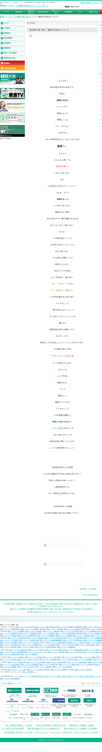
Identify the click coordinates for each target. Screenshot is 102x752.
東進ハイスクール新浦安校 (29, 664)
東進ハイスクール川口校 (70, 657)
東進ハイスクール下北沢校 (9, 640)
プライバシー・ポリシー (56, 612)
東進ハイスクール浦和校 (15, 657)
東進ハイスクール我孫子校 (16, 662)
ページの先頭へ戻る (91, 595)
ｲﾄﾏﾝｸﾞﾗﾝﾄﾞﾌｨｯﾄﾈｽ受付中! (12, 711)
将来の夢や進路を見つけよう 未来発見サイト (43, 728)
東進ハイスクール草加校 (48, 659)
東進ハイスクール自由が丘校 (28, 640)
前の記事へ (83, 589)
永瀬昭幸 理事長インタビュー (90, 3)
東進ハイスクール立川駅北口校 (10, 645)
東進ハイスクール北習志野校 (9, 664)
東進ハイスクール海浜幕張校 (77, 662)
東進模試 (46, 609)
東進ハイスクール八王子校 (65, 645)
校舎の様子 (54, 604)
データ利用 (94, 732)
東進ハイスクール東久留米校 (85, 645)
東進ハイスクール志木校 (8, 659)
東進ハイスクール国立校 (77, 642)
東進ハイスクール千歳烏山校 (72, 640)
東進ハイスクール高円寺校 (26, 636)
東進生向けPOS (68, 609)
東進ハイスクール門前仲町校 (65, 634)
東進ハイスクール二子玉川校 (28, 642)
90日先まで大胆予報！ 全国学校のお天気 (50, 725)
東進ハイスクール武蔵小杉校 (9, 654)
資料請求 (78, 609)
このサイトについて (41, 732)
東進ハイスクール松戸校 (26, 667)
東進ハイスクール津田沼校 (85, 664)
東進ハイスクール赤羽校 (55, 629)
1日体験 (30, 612)
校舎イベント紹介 (92, 604)
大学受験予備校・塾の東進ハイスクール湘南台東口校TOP (23, 604)
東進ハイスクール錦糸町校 (88, 631)
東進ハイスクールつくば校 (16, 670)
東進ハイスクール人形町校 (29, 629)
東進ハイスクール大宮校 (33, 657)
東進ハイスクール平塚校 (91, 652)
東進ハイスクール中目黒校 (9, 642)
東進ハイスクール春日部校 (51, 657)
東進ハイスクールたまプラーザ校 (35, 652)
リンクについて (55, 732)
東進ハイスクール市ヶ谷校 (24, 627)
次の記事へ (93, 589)
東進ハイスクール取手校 (34, 670)
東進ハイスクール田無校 (30, 645)
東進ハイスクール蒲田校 (35, 638)
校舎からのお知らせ (66, 604)
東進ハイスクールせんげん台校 (28, 659)
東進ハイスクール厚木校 (36, 650)
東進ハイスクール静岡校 (59, 670)
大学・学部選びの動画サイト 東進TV (18, 725)
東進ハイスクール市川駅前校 (36, 662)
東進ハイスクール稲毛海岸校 (56, 662)
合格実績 (39, 609)
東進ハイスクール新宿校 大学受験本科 (69, 627)
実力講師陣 (31, 609)
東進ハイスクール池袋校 (91, 634)
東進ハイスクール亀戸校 (51, 631)
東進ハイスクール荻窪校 (8, 636)
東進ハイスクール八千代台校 (62, 667)
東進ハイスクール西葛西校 (28, 634)
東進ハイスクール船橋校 (8, 667)
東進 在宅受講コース (29, 672)
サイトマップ (70, 612)
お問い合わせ (67, 732)
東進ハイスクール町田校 (8, 647)
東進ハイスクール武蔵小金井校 (45, 647)
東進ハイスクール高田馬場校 (9, 629)
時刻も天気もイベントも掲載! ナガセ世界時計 (80, 728)
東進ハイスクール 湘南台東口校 (14, 17)
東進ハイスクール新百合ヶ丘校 (78, 676)
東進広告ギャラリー (7, 135)
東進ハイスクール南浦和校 (84, 659)
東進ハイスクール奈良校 (83, 670)
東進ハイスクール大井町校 (17, 638)
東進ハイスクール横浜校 (29, 654)
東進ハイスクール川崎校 (54, 650)
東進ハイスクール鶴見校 (56, 652)
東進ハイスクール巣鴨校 (64, 636)
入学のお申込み (87, 609)
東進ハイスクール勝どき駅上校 (45, 627)
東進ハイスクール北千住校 (69, 631)
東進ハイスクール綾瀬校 (16, 631)
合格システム (14, 609)
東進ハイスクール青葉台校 (18, 650)
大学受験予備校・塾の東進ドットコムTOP (18, 732)
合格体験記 (43, 606)
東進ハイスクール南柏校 (43, 667)
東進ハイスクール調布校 (47, 645)
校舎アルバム (57, 606)
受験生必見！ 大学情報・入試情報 (81, 725)
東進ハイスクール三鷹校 (26, 647)
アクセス (47, 604)
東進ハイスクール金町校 (33, 631)
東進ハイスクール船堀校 (46, 634)
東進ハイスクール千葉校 (67, 664)
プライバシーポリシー (81, 732)
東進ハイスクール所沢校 (65, 659)
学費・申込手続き (56, 609)
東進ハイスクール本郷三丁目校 (74, 629)
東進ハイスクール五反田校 (53, 638)
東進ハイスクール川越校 (87, 657)
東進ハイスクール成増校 (81, 636)
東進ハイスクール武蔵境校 (66, 647)
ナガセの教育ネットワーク (11, 683)
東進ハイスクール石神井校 (45, 636)
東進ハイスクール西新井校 (9, 634)
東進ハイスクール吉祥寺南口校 (57, 642)
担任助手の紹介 (79, 604)
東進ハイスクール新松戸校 (48, 664)
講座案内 (23, 609)
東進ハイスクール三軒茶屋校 (73, 638)
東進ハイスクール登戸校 (73, 652)
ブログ (33, 17)
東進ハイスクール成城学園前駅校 (51, 640)
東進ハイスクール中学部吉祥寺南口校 (32, 676)
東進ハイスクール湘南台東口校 (73, 650)
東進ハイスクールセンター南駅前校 (12, 652)
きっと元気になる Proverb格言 (13, 728)
